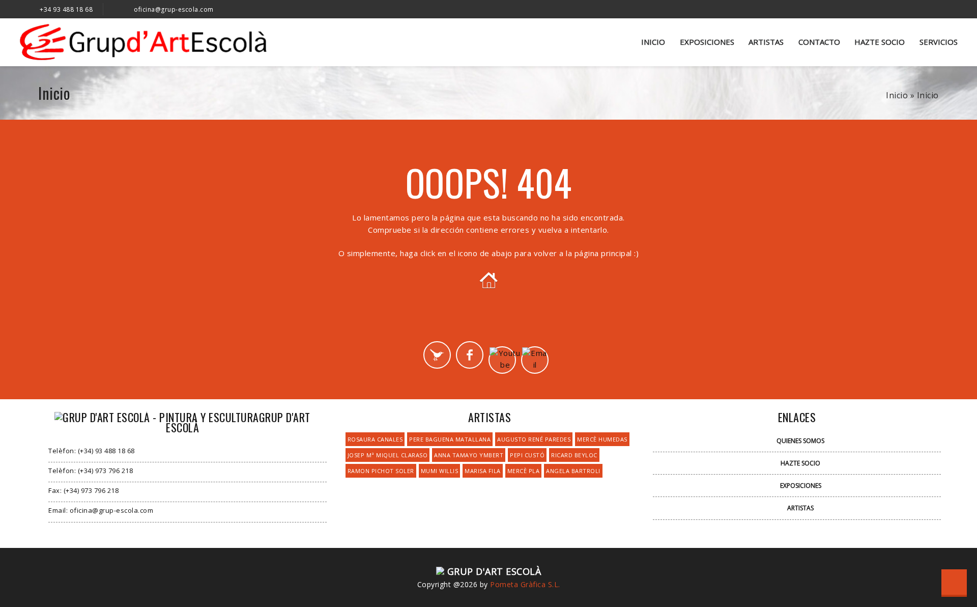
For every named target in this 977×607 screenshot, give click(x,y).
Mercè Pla (523, 471)
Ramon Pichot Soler (381, 471)
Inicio (653, 42)
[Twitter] (437, 355)
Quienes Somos (800, 440)
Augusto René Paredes (533, 439)
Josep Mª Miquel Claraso (388, 455)
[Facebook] (469, 355)
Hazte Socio (879, 42)
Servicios (938, 42)
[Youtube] (502, 360)
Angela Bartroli (573, 471)
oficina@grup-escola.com (174, 9)
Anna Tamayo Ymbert (468, 455)
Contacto (819, 42)
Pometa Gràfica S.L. (525, 584)
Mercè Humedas (602, 439)
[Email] (535, 360)
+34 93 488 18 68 (66, 9)
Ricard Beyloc (574, 455)
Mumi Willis (439, 471)
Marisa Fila (483, 471)
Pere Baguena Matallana (450, 439)
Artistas (766, 42)
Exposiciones (707, 42)
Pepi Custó (527, 455)
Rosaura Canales (375, 439)
